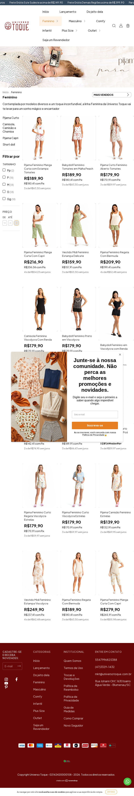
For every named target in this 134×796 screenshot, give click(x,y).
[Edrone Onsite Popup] (67, 398)
